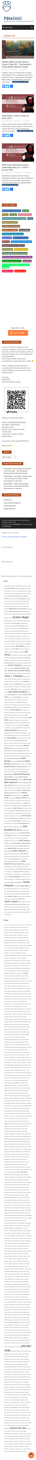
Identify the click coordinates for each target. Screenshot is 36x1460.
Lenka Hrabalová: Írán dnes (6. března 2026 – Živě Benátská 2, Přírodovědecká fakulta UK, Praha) (17, 471)
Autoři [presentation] (5, 581)
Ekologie (13, 215)
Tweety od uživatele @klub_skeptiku (14, 536)
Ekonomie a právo (25, 215)
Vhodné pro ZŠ (20, 271)
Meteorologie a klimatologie (21, 242)
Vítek (15, 69)
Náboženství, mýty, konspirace (13, 245)
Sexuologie (27, 261)
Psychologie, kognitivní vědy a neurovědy (17, 257)
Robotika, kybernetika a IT (12, 261)
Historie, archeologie (10, 230)
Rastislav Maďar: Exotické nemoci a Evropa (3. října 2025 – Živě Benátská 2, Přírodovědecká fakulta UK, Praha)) (17, 64)
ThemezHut (7, 526)
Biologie (25, 211)
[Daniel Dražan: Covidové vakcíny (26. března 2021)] (18, 103)
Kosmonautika (24, 230)
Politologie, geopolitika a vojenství (15, 253)
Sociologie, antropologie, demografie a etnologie (16, 266)
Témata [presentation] (5, 920)
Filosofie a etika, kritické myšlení (14, 218)
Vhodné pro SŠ (8, 271)
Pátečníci (13, 18)
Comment (24, 69)
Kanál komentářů (10, 506)
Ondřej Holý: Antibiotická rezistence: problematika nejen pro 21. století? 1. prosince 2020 (16, 167)
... (20, 82)
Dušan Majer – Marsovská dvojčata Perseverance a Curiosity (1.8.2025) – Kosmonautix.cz (17, 486)
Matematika (7, 238)
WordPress (17, 524)
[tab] (5, 581)
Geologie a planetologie (11, 226)
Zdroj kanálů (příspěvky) (12, 503)
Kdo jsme (19, 481)
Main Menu (9, 27)
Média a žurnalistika (21, 238)
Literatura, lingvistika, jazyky (13, 234)
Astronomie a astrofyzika (11, 211)
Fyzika (30, 218)
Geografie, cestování (10, 222)
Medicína (6, 242)
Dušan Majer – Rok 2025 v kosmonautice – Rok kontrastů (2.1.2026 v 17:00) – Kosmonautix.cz (18, 478)
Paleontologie (7, 249)
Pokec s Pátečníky (21, 249)
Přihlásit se (8, 500)
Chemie (5, 215)
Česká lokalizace (9, 508)
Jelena (18, 121)
